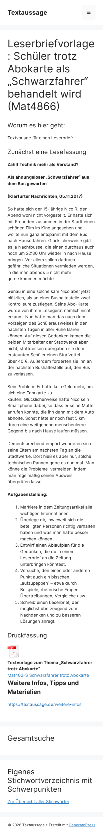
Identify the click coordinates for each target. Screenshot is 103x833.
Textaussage (27, 12)
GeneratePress (82, 825)
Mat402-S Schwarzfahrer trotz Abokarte (48, 675)
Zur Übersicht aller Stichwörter (38, 801)
